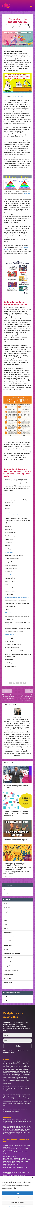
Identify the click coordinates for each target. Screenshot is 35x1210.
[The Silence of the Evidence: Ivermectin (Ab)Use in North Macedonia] (17, 800)
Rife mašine (8, 613)
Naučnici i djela (7, 932)
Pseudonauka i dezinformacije (21, 27)
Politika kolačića (7, 996)
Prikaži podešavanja (17, 1202)
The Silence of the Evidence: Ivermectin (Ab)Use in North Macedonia (16, 814)
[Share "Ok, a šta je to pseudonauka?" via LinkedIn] (21, 683)
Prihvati (17, 1193)
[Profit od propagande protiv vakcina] (17, 774)
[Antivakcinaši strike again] (17, 828)
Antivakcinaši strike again (15, 840)
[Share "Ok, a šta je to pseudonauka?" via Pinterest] (17, 683)
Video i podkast (7, 966)
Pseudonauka (8, 27)
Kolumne (5, 893)
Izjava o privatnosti (21, 1206)
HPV (4, 889)
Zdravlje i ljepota (7, 982)
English (5, 916)
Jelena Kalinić (16, 25)
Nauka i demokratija (8, 937)
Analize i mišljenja (8, 907)
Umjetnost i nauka (8, 974)
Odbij (17, 1198)
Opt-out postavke (12, 1206)
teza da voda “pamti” (11, 515)
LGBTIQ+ (5, 924)
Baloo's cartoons (18, 96)
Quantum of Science (8, 962)
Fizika (5, 920)
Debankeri (6, 903)
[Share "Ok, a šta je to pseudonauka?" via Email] (24, 683)
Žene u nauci (6, 987)
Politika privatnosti (8, 1001)
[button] (32, 1178)
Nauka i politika (7, 941)
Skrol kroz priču (7, 957)
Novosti (5, 949)
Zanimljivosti (7, 978)
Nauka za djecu (7, 945)
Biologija (5, 912)
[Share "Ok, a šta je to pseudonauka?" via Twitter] (14, 683)
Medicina (5, 928)
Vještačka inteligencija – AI (10, 970)
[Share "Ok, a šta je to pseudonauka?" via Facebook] (10, 683)
